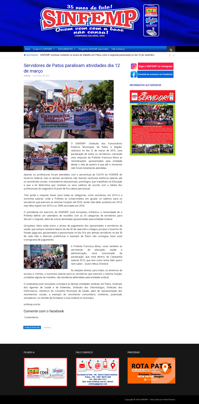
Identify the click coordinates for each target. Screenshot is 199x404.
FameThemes (169, 399)
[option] (107, 55)
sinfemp (27, 75)
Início (27, 49)
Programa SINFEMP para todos (94, 49)
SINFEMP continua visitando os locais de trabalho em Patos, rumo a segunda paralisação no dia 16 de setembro (97, 55)
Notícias (47, 327)
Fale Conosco (118, 49)
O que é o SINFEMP (42, 49)
